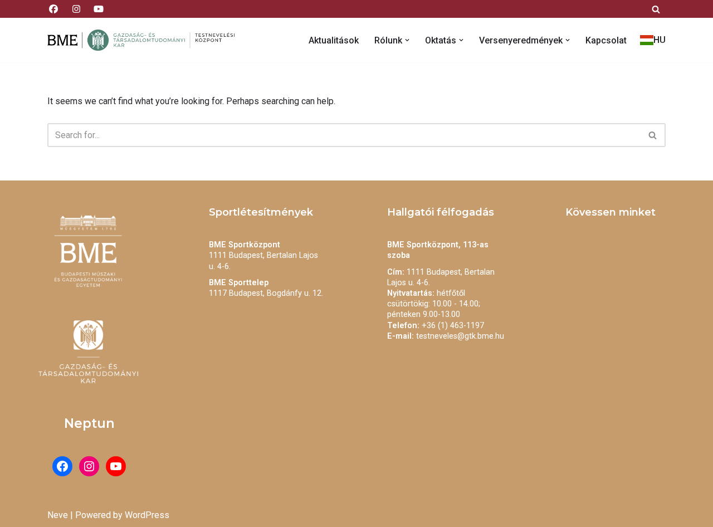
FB (53, 8)
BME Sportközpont (244, 245)
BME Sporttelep (238, 282)
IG (76, 8)
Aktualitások (334, 40)
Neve (57, 515)
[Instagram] (89, 466)
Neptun (89, 423)
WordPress (147, 515)
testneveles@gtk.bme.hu (460, 336)
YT (98, 8)
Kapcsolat (606, 40)
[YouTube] (116, 466)
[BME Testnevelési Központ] (144, 40)
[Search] (656, 9)
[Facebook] (62, 466)
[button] (407, 40)
